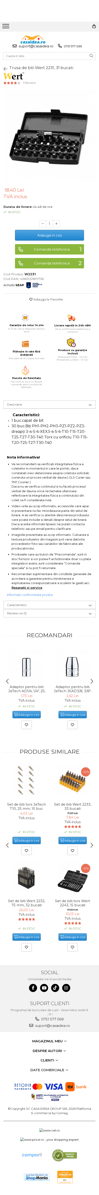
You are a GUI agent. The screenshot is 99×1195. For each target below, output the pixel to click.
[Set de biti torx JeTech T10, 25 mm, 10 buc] (26, 780)
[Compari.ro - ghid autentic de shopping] (32, 1155)
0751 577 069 (72, 46)
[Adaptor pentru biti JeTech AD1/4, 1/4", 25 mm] (26, 666)
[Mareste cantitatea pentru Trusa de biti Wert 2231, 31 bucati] (56, 223)
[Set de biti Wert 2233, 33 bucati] (72, 780)
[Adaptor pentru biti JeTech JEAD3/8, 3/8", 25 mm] (72, 666)
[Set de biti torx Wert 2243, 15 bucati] (72, 877)
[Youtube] (44, 988)
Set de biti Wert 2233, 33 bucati (72, 806)
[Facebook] (33, 988)
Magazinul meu (48, 1041)
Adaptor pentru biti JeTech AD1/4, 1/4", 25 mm (26, 689)
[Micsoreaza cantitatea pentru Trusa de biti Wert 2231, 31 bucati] (42, 223)
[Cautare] (91, 56)
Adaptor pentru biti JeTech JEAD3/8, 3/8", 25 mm (72, 689)
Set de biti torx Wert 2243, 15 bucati (72, 903)
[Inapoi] (3, 69)
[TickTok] (55, 988)
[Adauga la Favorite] (26, 725)
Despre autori (48, 1051)
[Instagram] (66, 988)
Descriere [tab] (14, 404)
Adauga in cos (49, 235)
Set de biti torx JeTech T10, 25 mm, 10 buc (26, 806)
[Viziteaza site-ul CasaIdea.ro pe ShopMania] (37, 1177)
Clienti (48, 1060)
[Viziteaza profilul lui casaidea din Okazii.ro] (65, 1177)
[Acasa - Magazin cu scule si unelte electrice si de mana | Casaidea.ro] (33, 39)
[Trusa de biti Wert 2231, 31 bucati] (49, 136)
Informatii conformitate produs (30, 595)
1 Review (29, 83)
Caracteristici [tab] (17, 605)
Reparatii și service (27, 587)
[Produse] (6, 27)
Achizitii (13, 285)
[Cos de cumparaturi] (94, 26)
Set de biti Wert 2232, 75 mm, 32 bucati (26, 903)
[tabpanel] (49, 136)
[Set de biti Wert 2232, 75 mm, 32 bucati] (26, 877)
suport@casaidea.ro (35, 46)
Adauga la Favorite (47, 299)
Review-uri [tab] (16, 613)
